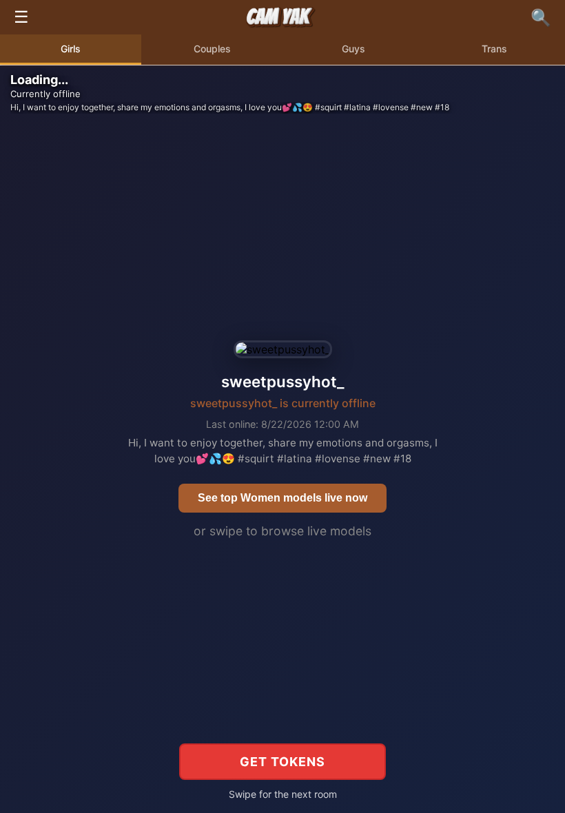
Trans (494, 48)
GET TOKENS (282, 761)
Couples (212, 48)
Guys (353, 48)
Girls (71, 48)
